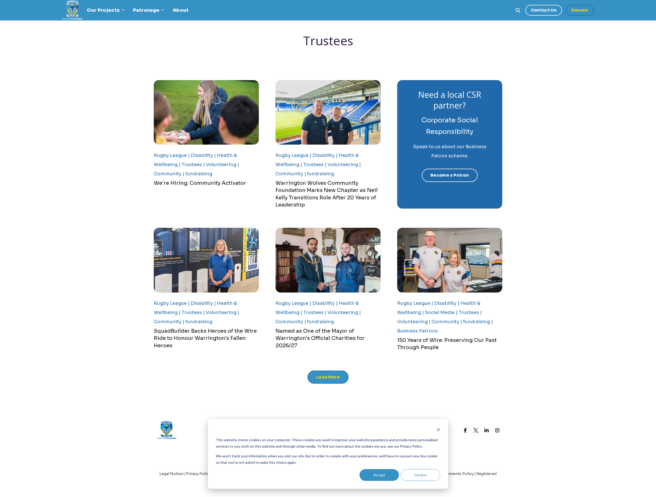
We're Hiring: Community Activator (200, 183)
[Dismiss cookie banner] (438, 430)
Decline (421, 475)
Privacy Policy (198, 473)
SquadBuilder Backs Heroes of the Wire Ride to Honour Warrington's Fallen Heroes (205, 338)
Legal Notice (171, 473)
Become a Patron (449, 175)
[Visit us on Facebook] (465, 430)
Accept (379, 475)
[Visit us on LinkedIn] (486, 430)
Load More (328, 377)
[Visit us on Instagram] (497, 430)
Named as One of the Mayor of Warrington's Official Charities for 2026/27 (320, 338)
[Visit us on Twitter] (475, 430)
